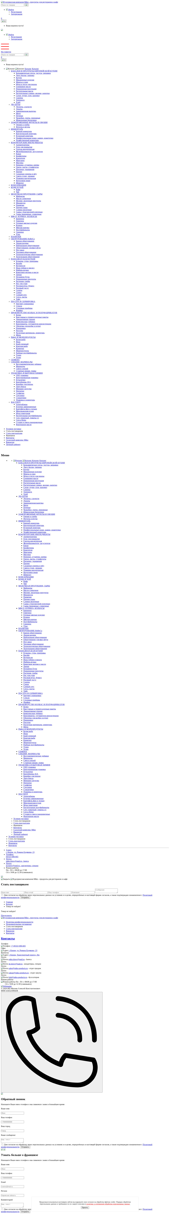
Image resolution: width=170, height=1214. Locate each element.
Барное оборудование (25, 241)
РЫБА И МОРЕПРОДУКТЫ (23, 337)
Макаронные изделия (25, 80)
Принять (85, 1208)
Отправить (25, 898)
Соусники (20, 395)
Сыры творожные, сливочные (28, 214)
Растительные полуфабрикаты (29, 416)
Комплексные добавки (25, 322)
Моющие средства (23, 389)
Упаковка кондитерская (26, 178)
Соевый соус (21, 295)
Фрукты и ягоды (23, 127)
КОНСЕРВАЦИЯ (18, 185)
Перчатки (20, 391)
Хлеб (18, 102)
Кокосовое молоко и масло (27, 272)
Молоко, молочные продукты (28, 201)
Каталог (28, 69)
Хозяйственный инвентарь (27, 140)
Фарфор (19, 310)
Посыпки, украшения (25, 169)
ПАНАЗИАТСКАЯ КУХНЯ (23, 259)
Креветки (20, 348)
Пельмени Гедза (22, 277)
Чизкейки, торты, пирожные (28, 118)
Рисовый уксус (22, 288)
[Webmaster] (6, 986)
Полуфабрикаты (23, 230)
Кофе (18, 190)
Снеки (18, 292)
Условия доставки (13, 429)
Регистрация (16, 12)
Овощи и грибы (22, 125)
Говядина (20, 221)
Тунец (18, 355)
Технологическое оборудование (29, 254)
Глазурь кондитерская (25, 149)
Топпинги (20, 100)
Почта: (17, 860)
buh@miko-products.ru (18, 977)
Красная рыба (22, 346)
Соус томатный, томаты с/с (27, 418)
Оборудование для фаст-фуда (28, 248)
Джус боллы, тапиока (25, 75)
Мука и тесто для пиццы (26, 84)
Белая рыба (20, 339)
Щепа (18, 335)
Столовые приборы (24, 308)
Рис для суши (21, 284)
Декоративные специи (25, 319)
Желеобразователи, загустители (29, 151)
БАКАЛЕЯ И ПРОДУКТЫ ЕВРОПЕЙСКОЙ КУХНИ (34, 71)
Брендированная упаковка (27, 378)
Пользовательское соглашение (19, 924)
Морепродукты (22, 351)
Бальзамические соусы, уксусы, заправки (33, 73)
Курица (19, 225)
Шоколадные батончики (26, 120)
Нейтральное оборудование (27, 245)
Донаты (19, 109)
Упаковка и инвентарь (25, 400)
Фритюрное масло (23, 425)
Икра (18, 342)
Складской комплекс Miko (17, 440)
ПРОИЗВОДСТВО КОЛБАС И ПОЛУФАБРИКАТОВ (34, 313)
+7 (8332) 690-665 (18, 946)
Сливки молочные (24, 210)
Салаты (19, 290)
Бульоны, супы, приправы (27, 261)
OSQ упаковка (22, 375)
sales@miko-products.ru (18, 968)
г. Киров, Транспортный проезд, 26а (24, 955)
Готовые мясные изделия (26, 223)
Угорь (18, 357)
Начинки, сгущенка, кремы (27, 165)
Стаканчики (21, 398)
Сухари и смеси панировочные (29, 422)
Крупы (19, 78)
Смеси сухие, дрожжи (25, 176)
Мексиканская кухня (25, 411)
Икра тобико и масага (25, 268)
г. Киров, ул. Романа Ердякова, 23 (23, 950)
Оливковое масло (23, 87)
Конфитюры (21, 156)
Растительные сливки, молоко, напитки (33, 93)
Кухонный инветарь (24, 136)
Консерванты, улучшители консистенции (33, 324)
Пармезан (20, 205)
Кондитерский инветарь (26, 134)
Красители (20, 158)
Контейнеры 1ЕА (23, 382)
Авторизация (16, 14)
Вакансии (10, 442)
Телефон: (12, 855)
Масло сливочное (23, 198)
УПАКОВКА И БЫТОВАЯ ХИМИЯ (27, 373)
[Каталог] (22, 460)
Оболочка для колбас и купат (28, 326)
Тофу (18, 299)
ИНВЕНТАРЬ (17, 129)
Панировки (21, 328)
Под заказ (20, 250)
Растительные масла (24, 91)
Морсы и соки (22, 82)
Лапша (19, 275)
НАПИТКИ (16, 237)
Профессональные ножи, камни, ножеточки (34, 138)
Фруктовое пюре (23, 181)
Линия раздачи (22, 243)
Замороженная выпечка (26, 111)
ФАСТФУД (15, 402)
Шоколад (20, 183)
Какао (18, 154)
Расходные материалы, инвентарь (30, 333)
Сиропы (19, 98)
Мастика (19, 163)
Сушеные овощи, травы (26, 371)
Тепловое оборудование (26, 252)
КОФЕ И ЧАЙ (17, 187)
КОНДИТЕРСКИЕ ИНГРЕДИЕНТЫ (27, 143)
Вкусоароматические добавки (28, 364)
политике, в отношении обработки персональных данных (108, 1204)
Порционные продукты (26, 279)
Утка (18, 234)
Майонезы (20, 196)
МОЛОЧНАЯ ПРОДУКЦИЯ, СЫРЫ (26, 194)
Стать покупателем (14, 433)
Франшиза (12, 843)
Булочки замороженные (26, 407)
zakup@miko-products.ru (19, 973)
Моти (18, 113)
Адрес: (20, 851)
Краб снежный (22, 344)
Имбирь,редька (22, 270)
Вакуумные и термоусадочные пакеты (32, 317)
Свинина (20, 232)
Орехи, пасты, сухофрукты (27, 167)
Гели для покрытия (24, 147)
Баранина (20, 219)
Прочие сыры (22, 207)
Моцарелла (20, 203)
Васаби (19, 263)
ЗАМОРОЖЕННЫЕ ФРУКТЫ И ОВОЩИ (29, 122)
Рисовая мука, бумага (25, 286)
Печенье (19, 116)
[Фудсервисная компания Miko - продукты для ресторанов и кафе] (2, 30)
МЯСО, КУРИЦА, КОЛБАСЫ (24, 216)
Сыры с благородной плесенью (29, 212)
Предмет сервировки (25, 304)
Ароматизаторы (22, 145)
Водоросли (20, 266)
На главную (6, 52)
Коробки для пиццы (24, 384)
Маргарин (20, 160)
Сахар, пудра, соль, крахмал (28, 96)
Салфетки (20, 393)
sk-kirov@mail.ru (16, 964)
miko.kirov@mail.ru (17, 959)
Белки (18, 315)
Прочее (19, 172)
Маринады (20, 366)
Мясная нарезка (22, 228)
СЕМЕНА (15, 360)
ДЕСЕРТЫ (15, 104)
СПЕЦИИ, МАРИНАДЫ (21, 362)
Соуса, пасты (21, 297)
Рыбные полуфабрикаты (26, 353)
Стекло (19, 306)
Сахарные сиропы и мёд (26, 174)
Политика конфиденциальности (19, 922)
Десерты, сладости (24, 107)
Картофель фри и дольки (26, 409)
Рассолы (19, 331)
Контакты (10, 438)
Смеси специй (22, 369)
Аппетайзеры (21, 404)
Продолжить (6, 915)
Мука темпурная (23, 413)
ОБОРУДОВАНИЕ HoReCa (23, 239)
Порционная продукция (26, 89)
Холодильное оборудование (28, 257)
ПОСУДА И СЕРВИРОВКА (23, 301)
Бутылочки (20, 380)
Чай (17, 192)
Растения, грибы (23, 281)
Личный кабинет (13, 444)
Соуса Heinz (21, 420)
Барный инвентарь (24, 131)
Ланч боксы (21, 386)
